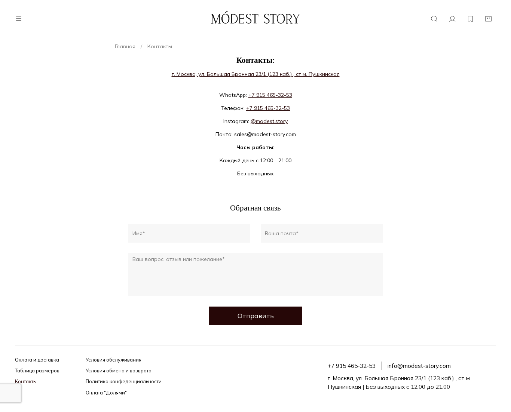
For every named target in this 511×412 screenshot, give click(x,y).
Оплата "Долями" (106, 393)
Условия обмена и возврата (119, 370)
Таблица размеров (37, 370)
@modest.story (269, 121)
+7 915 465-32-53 (270, 95)
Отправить (256, 315)
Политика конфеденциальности (124, 381)
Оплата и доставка (37, 360)
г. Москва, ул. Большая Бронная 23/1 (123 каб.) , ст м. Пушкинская (256, 74)
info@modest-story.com (419, 365)
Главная (125, 46)
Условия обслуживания (113, 360)
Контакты (26, 381)
